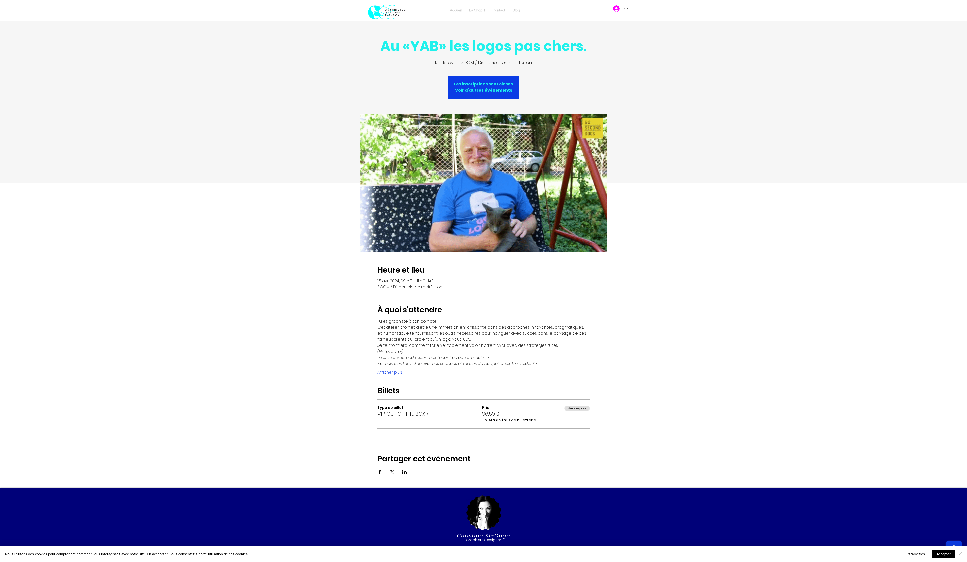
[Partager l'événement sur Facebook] (379, 472)
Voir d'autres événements (483, 90)
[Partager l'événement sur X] (392, 472)
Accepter (944, 553)
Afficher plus (389, 372)
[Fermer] (961, 554)
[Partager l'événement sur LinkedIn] (404, 472)
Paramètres (915, 553)
